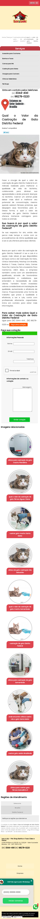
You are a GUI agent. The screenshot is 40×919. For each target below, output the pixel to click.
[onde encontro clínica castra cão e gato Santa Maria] (20, 701)
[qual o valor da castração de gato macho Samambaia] (20, 591)
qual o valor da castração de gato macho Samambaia (20, 608)
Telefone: (30, 359)
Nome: (10, 343)
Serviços (20, 48)
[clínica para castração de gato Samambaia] (20, 664)
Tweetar (6, 132)
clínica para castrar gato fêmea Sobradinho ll (20, 788)
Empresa (20, 873)
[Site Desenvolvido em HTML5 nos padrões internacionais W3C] (17, 917)
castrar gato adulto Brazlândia (20, 753)
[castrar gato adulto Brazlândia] (20, 737)
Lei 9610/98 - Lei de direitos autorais (16, 831)
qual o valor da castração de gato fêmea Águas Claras (20, 498)
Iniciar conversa (16, 901)
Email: (10, 351)
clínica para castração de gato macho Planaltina (20, 461)
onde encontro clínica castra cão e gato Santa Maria (20, 718)
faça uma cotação (18, 324)
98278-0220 (21, 96)
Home (20, 866)
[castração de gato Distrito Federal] (20, 627)
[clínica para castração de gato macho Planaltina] (20, 444)
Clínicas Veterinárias (9, 79)
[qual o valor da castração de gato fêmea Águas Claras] (20, 481)
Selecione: (17, 803)
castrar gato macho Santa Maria (20, 534)
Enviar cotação (19, 419)
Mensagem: (27, 387)
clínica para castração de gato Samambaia (20, 681)
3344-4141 (22, 93)
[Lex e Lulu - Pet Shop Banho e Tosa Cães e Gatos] (20, 12)
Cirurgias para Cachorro (10, 74)
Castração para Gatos (10, 69)
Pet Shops (5, 84)
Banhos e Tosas (7, 58)
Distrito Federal (17, 812)
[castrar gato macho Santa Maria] (20, 518)
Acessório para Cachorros (11, 53)
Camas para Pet (8, 64)
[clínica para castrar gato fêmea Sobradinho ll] (20, 772)
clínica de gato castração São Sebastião (20, 571)
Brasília (17, 808)
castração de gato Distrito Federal (20, 644)
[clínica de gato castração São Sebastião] (20, 554)
